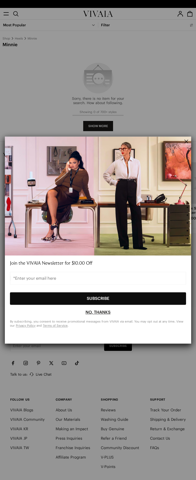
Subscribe (98, 298)
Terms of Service (55, 325)
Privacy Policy (25, 325)
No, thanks (98, 312)
